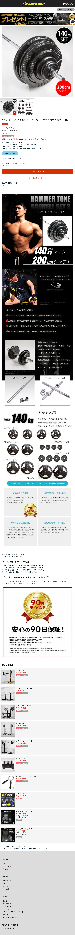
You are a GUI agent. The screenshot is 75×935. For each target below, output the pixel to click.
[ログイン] (66, 4)
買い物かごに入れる (37, 171)
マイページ (6, 863)
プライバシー (7, 909)
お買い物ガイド (7, 881)
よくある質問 (7, 889)
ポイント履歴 (7, 866)
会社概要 (5, 901)
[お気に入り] (63, 4)
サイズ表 (5, 886)
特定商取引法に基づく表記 (11, 917)
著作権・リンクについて (10, 906)
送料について (7, 884)
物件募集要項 (7, 904)
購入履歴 (5, 869)
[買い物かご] (69, 4)
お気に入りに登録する (39, 178)
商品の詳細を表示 (10, 153)
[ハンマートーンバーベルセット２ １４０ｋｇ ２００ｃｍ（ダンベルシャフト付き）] (37, 61)
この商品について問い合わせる (11, 158)
